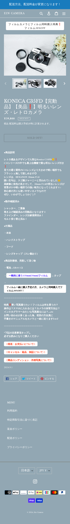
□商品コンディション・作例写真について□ (28, 360)
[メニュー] (64, 13)
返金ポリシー (14, 429)
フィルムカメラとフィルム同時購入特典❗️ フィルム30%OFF (35, 26)
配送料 (12, 124)
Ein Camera (14, 13)
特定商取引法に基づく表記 (22, 420)
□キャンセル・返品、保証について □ (25, 352)
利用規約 (12, 411)
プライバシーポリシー (19, 447)
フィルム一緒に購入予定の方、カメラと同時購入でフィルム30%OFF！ (34, 289)
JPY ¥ (43, 470)
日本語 (25, 470)
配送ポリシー (14, 438)
